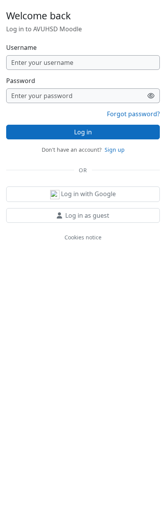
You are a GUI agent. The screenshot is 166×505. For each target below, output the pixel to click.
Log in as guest (87, 215)
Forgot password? (133, 114)
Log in (83, 132)
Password (20, 80)
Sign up (115, 149)
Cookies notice (83, 237)
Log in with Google (87, 194)
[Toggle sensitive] (151, 95)
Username (21, 47)
